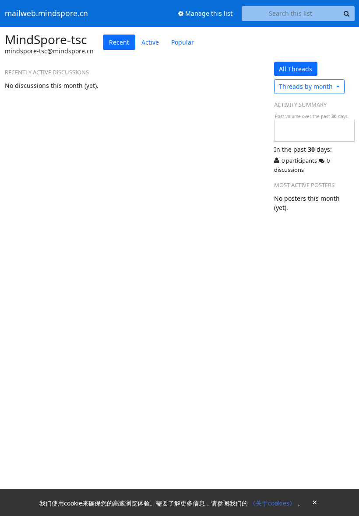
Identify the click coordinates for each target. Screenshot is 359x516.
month (306, 86)
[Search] (347, 13)
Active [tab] (150, 42)
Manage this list (207, 13)
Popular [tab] (182, 42)
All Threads (295, 69)
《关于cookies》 (273, 503)
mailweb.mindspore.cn (46, 13)
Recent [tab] (119, 42)
